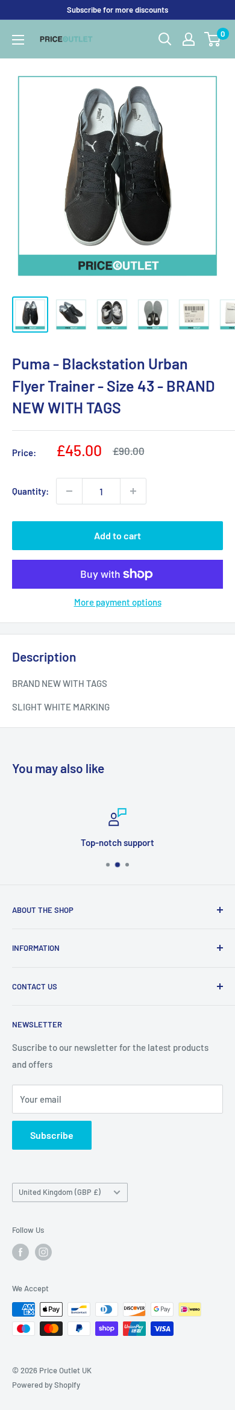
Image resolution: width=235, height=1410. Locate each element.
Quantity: (30, 491)
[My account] (189, 39)
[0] (213, 39)
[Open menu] (18, 40)
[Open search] (165, 39)
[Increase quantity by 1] (133, 491)
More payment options (117, 602)
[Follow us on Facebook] (20, 1252)
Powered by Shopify (46, 1385)
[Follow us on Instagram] (43, 1252)
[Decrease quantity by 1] (69, 491)
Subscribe (52, 1135)
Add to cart (117, 535)
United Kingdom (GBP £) (60, 1192)
